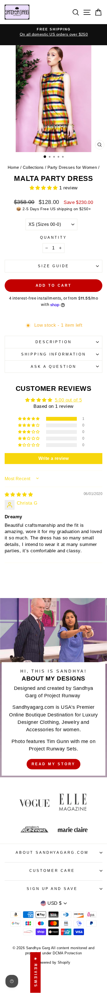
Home (13, 167)
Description (53, 342)
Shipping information (53, 354)
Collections (33, 167)
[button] (45, 187)
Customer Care (52, 871)
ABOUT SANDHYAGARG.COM (52, 852)
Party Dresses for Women (72, 167)
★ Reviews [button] (35, 972)
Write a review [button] (53, 458)
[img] (19, 494)
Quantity (53, 237)
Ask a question (53, 367)
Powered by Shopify (53, 962)
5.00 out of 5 (68, 400)
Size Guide (53, 266)
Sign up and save (52, 889)
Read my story (53, 764)
